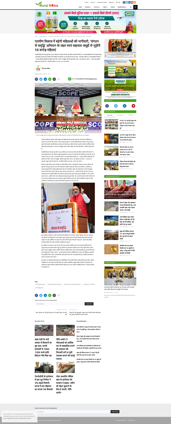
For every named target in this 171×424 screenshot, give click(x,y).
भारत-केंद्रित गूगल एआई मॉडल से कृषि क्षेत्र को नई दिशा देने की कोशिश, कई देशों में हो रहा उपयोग (127, 220)
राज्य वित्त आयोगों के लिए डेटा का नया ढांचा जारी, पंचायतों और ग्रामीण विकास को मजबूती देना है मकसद (119, 288)
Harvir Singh (123, 168)
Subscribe (89, 304)
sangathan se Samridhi (89, 284)
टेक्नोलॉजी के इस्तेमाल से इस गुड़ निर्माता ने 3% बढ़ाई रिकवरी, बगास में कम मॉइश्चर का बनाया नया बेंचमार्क (44, 383)
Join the (84, 79)
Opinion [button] (87, 7)
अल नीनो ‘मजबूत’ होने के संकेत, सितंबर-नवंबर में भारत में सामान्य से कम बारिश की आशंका (128, 137)
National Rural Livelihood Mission (72, 284)
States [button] (105, 7)
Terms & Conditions (121, 420)
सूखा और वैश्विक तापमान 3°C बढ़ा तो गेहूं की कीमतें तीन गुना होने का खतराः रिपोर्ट (127, 235)
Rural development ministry (54, 284)
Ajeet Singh (122, 142)
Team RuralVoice (124, 130)
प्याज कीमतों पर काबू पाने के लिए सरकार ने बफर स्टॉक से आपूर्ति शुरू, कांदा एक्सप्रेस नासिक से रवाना (89, 329)
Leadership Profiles (102, 2)
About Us (93, 2)
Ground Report (43, 36)
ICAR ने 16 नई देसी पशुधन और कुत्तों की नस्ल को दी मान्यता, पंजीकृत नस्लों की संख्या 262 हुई (128, 124)
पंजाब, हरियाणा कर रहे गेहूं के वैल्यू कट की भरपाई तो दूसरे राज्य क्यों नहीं (51, 313)
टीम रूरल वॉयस (46, 68)
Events (113, 7)
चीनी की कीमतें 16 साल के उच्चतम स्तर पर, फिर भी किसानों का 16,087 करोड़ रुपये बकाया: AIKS (127, 151)
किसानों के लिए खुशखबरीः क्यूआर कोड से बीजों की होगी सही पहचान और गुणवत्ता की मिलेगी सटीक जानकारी (85, 313)
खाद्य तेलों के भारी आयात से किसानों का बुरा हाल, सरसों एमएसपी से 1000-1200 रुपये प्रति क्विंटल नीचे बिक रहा (43, 347)
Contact (86, 2)
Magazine (111, 2)
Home (80, 7)
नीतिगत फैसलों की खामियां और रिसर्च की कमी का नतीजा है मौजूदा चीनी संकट (127, 163)
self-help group (39, 287)
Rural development (40, 284)
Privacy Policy (131, 420)
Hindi (118, 2)
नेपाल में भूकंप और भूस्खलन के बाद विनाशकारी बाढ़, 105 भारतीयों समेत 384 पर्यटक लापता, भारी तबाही (88, 338)
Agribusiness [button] (122, 7)
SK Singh (122, 241)
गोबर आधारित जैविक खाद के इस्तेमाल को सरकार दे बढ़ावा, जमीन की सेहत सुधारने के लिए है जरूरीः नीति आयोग (65, 384)
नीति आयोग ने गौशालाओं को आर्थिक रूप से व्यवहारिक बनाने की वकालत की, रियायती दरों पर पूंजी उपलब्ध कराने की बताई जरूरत (65, 349)
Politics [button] (96, 7)
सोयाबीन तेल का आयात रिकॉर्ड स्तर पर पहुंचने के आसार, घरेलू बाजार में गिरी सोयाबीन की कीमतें (127, 249)
